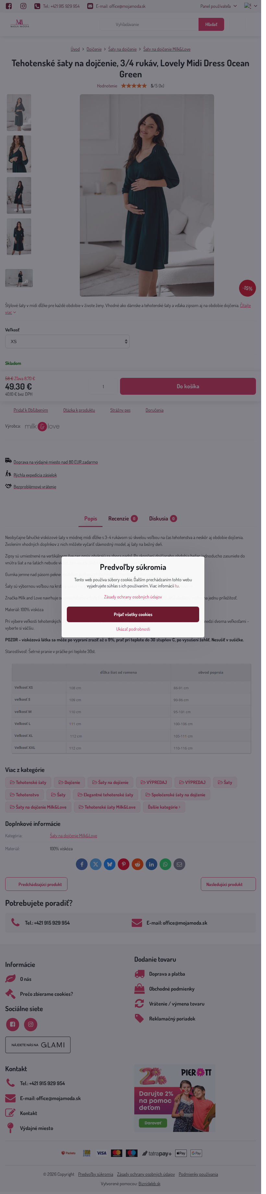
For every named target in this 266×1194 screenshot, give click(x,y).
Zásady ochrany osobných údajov (133, 596)
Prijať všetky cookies (133, 614)
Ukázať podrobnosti (133, 629)
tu (177, 585)
